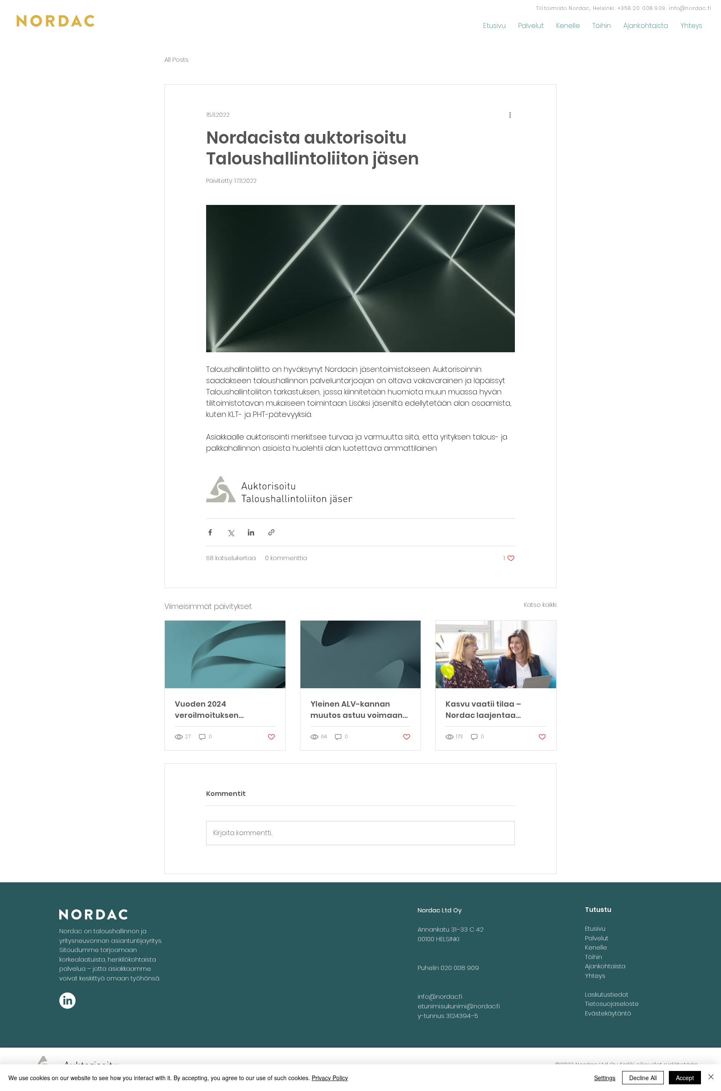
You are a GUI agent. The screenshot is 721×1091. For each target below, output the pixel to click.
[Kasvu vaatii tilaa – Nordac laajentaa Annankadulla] (496, 654)
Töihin (593, 956)
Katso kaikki (540, 605)
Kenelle (596, 947)
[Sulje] (711, 1077)
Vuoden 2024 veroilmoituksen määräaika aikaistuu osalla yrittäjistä (216, 710)
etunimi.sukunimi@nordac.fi (459, 1006)
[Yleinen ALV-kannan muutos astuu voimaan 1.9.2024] (360, 654)
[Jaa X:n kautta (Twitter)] (230, 532)
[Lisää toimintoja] (510, 115)
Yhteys (595, 975)
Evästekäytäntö (608, 1013)
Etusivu (595, 928)
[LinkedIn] (67, 1001)
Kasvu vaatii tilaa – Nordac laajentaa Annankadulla (483, 710)
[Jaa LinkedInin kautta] (251, 532)
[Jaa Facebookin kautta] (210, 532)
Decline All (643, 1077)
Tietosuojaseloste (612, 1003)
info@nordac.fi (690, 8)
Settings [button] (604, 1077)
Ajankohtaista (605, 966)
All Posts (176, 59)
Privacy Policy (330, 1077)
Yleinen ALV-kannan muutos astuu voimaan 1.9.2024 (356, 710)
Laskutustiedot (606, 994)
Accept (685, 1077)
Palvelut (596, 938)
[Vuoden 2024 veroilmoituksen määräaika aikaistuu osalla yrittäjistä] (225, 654)
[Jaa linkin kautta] (271, 532)
